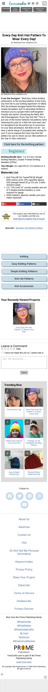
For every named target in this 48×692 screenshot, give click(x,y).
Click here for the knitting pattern (24, 144)
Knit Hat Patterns (24, 278)
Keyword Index (24, 561)
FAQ (24, 542)
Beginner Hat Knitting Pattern (29, 228)
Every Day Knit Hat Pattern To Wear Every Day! (24, 330)
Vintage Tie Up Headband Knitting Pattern (34, 443)
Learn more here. (24, 662)
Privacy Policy (24, 569)
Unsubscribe (24, 601)
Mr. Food (24, 633)
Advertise (24, 527)
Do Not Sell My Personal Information (24, 552)
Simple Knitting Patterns (24, 271)
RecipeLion (24, 637)
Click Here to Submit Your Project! (29, 219)
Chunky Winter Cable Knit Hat (34, 473)
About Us (24, 519)
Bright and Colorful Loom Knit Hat (14, 442)
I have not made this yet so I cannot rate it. (24, 353)
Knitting (24, 256)
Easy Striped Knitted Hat (14, 473)
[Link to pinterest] (29, 496)
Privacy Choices (24, 608)
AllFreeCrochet (24, 621)
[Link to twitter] (20, 496)
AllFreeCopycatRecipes (24, 641)
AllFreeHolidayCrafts (24, 629)
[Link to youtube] (25, 505)
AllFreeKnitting (24, 625)
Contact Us (24, 534)
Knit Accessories (24, 286)
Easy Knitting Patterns (24, 263)
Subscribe (24, 585)
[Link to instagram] (39, 496)
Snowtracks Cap (14, 410)
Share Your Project (24, 577)
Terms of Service (24, 593)
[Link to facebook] (10, 496)
